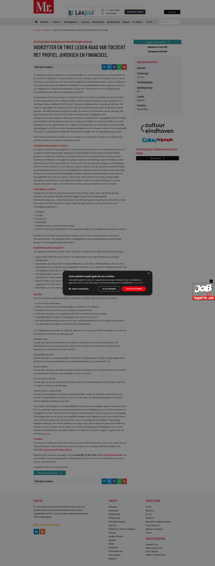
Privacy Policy (137, 283)
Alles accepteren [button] (134, 289)
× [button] (148, 273)
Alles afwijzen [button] (109, 289)
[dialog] (107, 283)
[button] (78, 289)
